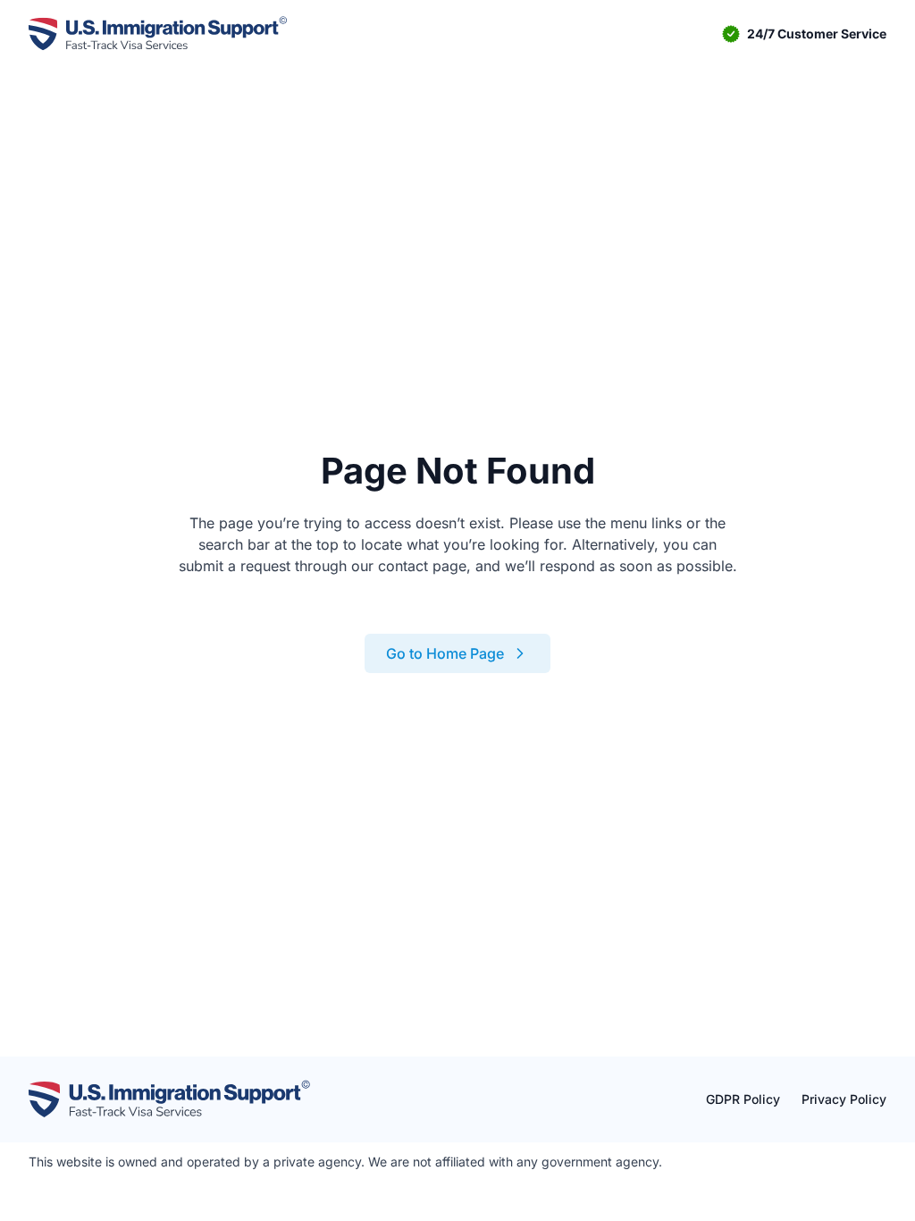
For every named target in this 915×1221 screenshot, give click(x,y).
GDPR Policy (743, 1099)
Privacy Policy (844, 1099)
